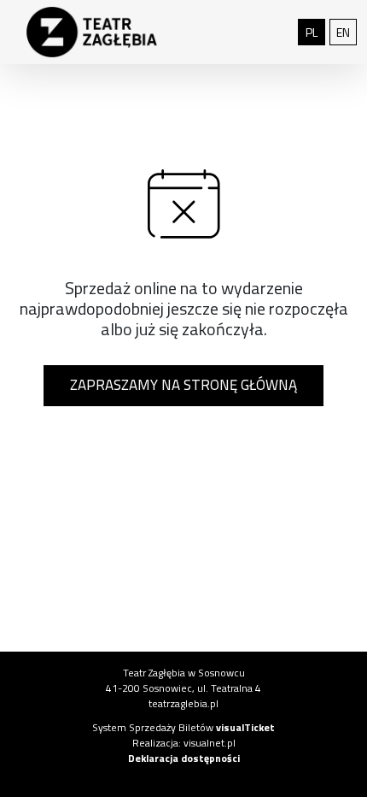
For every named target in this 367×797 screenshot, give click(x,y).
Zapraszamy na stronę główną (183, 385)
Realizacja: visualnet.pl (184, 743)
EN (346, 31)
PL (315, 31)
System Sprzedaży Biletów (183, 727)
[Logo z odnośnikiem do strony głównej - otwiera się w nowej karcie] (91, 32)
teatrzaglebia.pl (183, 703)
